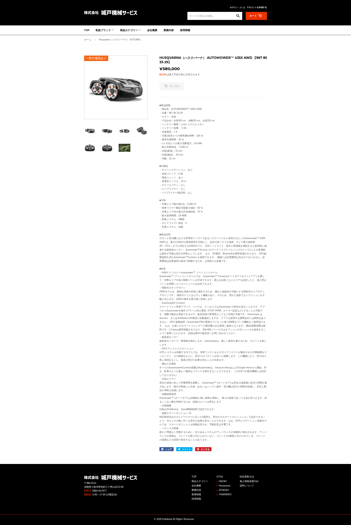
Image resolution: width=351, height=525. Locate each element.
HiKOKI (223, 481)
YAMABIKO (225, 494)
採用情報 (185, 30)
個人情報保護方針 (249, 481)
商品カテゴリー (129, 30)
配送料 (163, 74)
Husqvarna (224, 485)
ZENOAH (224, 490)
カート (253, 15)
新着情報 (196, 494)
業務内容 (169, 30)
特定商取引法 (247, 476)
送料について (247, 485)
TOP (86, 30)
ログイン (234, 7)
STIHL (219, 476)
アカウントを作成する (257, 7)
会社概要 (152, 30)
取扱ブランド (104, 30)
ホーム (87, 39)
